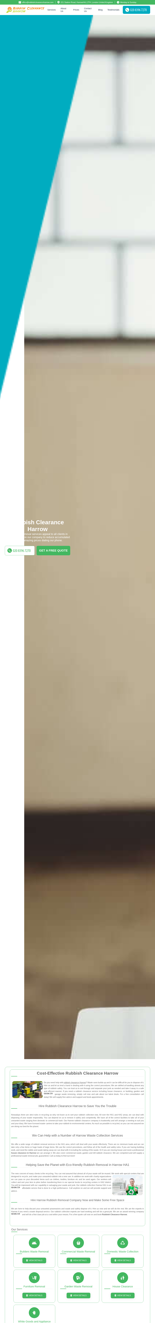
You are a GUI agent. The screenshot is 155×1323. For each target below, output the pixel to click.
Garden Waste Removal (78, 1286)
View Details (35, 1260)
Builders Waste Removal (34, 1251)
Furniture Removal (34, 1286)
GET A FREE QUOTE (53, 550)
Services (51, 10)
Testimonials (113, 10)
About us (63, 9)
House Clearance (122, 1286)
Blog (100, 10)
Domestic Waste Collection (122, 1251)
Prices (76, 10)
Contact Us (88, 9)
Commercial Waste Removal (78, 1251)
